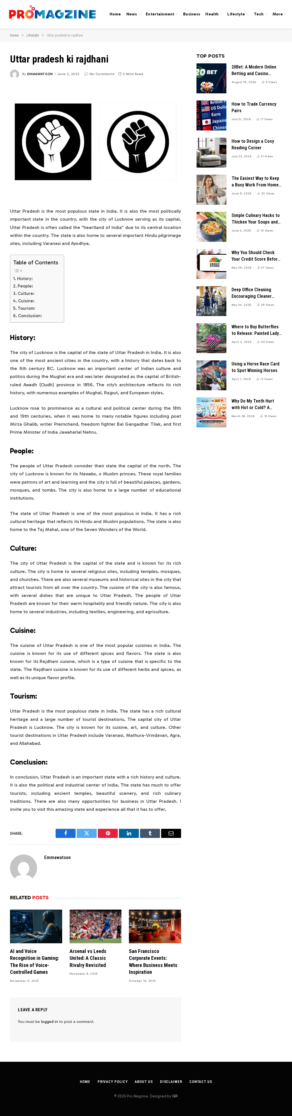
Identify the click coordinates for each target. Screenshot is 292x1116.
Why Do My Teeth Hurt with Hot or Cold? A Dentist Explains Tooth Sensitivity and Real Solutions (253, 404)
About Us (144, 1081)
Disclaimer (171, 1081)
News (131, 14)
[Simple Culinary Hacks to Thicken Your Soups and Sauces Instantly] (211, 227)
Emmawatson (40, 74)
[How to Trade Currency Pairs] (211, 115)
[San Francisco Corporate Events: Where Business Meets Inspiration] (155, 926)
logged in (49, 1021)
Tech (259, 14)
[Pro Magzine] (53, 14)
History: (25, 278)
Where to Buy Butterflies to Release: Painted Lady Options (255, 330)
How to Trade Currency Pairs (254, 107)
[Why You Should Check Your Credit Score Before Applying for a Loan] (211, 264)
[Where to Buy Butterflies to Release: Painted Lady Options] (211, 338)
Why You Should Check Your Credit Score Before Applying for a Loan (256, 256)
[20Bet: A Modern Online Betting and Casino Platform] (211, 78)
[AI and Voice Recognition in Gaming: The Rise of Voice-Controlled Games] (36, 926)
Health (211, 14)
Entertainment (160, 14)
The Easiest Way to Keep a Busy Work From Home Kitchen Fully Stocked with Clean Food (255, 182)
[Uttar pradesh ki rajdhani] (95, 142)
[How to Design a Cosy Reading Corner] (211, 153)
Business (191, 14)
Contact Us (200, 1081)
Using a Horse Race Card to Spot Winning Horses (255, 367)
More (278, 14)
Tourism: (26, 308)
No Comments (102, 74)
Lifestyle (236, 14)
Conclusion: (30, 315)
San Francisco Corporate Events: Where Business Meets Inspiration (153, 961)
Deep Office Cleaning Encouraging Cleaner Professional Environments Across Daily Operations (252, 293)
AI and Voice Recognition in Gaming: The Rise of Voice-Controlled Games (34, 961)
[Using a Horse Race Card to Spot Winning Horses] (211, 375)
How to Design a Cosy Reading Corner (253, 144)
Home (115, 14)
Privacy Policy (113, 1081)
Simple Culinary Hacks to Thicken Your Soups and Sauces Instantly (256, 219)
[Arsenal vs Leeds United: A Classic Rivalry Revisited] (96, 926)
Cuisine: (26, 300)
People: (25, 286)
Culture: (26, 293)
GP (174, 1096)
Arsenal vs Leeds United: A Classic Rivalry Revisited (88, 958)
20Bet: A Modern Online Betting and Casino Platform (254, 70)
